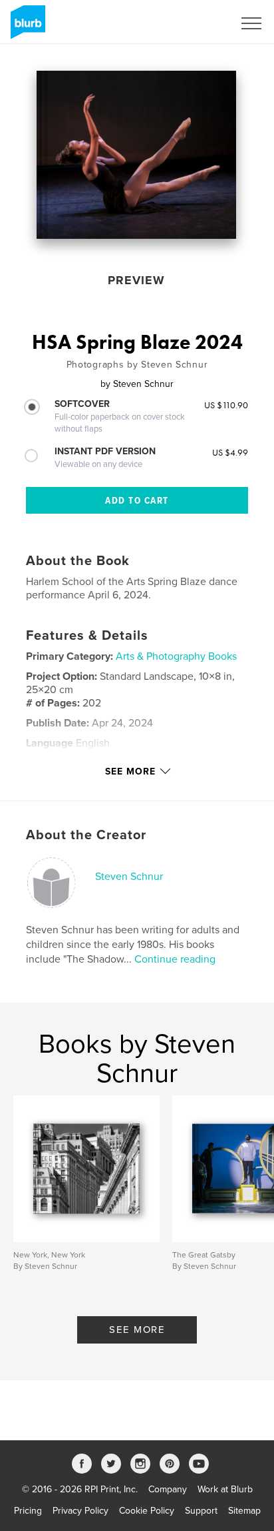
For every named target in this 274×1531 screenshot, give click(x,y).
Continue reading (174, 959)
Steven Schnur (129, 876)
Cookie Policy (146, 1510)
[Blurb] (26, 27)
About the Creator (86, 835)
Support (201, 1510)
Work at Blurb (225, 1489)
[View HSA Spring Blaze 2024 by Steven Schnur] (136, 155)
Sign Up (199, 23)
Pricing (28, 1510)
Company (167, 1489)
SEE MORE (137, 1330)
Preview (136, 280)
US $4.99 (230, 452)
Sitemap (244, 1510)
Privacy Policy (80, 1510)
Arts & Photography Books (176, 656)
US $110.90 (226, 405)
